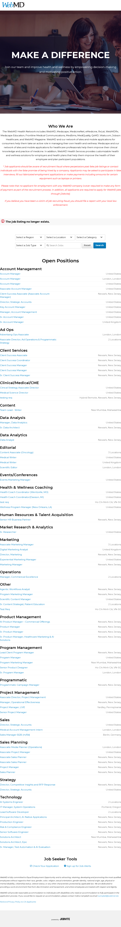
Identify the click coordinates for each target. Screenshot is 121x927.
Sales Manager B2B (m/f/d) (15, 734)
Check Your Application (45, 866)
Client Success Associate (13, 355)
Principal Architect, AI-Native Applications (23, 817)
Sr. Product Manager (11, 631)
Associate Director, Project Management (23, 697)
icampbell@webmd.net (108, 896)
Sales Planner (7, 772)
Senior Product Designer (14, 667)
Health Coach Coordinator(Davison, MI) (22, 497)
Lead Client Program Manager (17, 652)
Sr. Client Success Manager (15, 375)
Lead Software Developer (14, 812)
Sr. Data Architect (10, 427)
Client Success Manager (13, 365)
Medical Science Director (14, 392)
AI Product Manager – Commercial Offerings (25, 621)
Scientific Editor (8, 467)
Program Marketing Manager (16, 594)
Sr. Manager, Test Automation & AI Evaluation (25, 847)
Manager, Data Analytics (13, 422)
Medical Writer (8, 457)
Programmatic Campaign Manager (19, 684)
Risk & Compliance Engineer (16, 827)
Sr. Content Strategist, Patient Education (22, 604)
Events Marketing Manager (15, 479)
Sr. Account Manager (12, 317)
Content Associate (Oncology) (16, 452)
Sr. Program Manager (12, 672)
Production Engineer (11, 822)
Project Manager (9, 767)
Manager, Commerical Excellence (19, 576)
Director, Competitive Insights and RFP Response (27, 784)
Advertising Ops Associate (14, 334)
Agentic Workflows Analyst (15, 589)
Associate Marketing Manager (16, 544)
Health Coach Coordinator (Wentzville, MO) (24, 492)
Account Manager (10, 273)
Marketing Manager (11, 564)
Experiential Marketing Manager (18, 559)
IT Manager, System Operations (17, 807)
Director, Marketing (11, 554)
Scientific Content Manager (15, 599)
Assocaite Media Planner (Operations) (21, 747)
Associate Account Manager (16, 288)
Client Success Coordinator (15, 360)
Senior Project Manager (13, 712)
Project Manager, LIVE (12, 707)
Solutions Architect (10, 837)
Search (99, 245)
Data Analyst (7, 439)
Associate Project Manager (15, 752)
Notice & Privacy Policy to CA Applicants (18, 902)
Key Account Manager (12, 307)
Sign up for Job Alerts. (78, 866)
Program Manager (10, 657)
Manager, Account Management (18, 312)
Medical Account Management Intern (21, 729)
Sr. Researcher (8, 532)
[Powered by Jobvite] (60, 919)
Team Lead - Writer (11, 410)
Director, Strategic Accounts (15, 302)
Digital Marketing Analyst (14, 549)
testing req (6, 397)
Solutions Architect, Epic (13, 842)
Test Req (5, 609)
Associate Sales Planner (13, 757)
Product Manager (10, 626)
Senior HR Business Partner (15, 519)
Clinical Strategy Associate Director (19, 387)
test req (4, 502)
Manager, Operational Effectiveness (20, 702)
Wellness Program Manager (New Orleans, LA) (26, 507)
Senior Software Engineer (14, 832)
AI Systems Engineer (11, 802)
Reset (87, 245)
